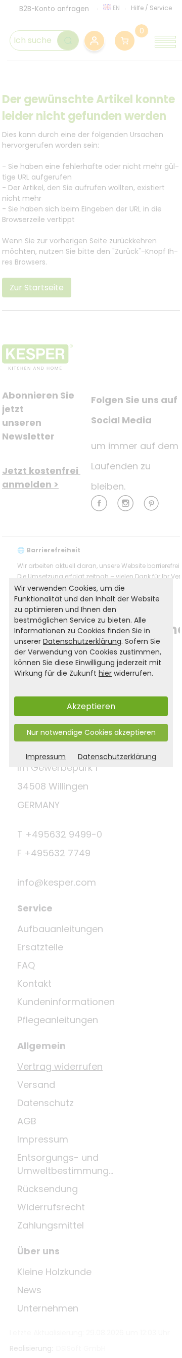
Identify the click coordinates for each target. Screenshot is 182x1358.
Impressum (46, 757)
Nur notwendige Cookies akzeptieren (91, 732)
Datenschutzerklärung (82, 641)
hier (105, 673)
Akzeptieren (91, 706)
